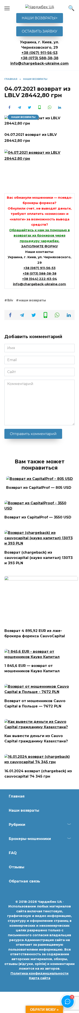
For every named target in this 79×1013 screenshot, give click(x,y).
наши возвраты (32, 300)
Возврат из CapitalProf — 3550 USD (37, 517)
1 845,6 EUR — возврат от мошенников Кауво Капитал (32, 668)
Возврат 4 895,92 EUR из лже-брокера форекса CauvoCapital (34, 633)
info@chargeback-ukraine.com (39, 63)
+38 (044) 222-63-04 (39, 279)
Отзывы (16, 867)
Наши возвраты (24, 810)
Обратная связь (24, 881)
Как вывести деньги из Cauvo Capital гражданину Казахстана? (36, 738)
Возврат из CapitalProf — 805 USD (38, 487)
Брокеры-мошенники (30, 839)
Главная (17, 796)
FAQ (13, 853)
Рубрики (17, 824)
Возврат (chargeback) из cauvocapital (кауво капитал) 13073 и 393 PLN (38, 557)
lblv (10, 300)
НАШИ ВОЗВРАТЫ (23, 117)
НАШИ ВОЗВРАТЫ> (39, 18)
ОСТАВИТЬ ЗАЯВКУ (39, 31)
